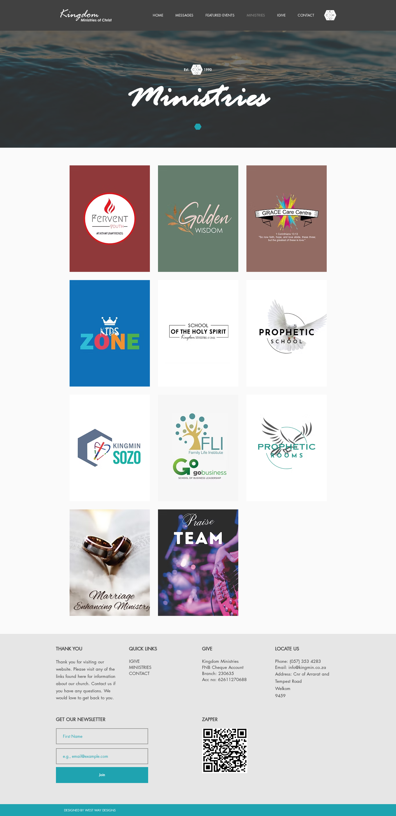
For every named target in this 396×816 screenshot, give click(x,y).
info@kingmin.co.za (307, 667)
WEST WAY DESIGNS (100, 810)
